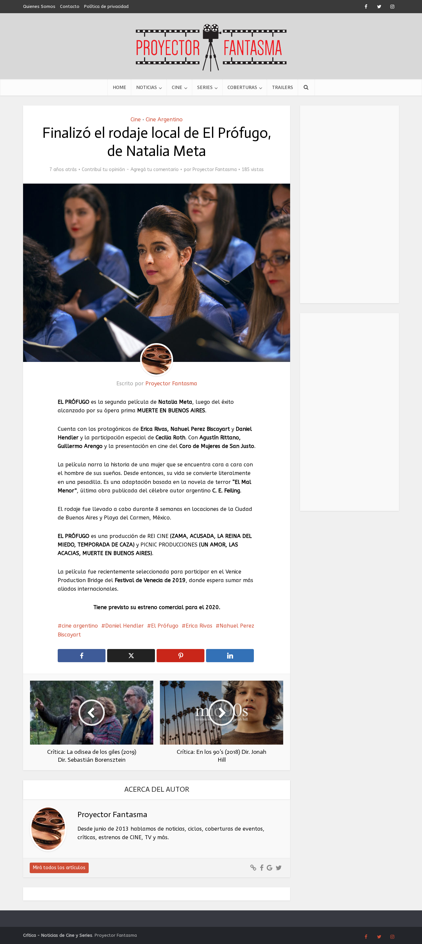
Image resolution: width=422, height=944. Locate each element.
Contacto (69, 6)
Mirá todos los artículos (59, 867)
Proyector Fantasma (215, 169)
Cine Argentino (164, 119)
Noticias (146, 87)
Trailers (282, 87)
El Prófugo (164, 626)
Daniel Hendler (124, 626)
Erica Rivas (199, 626)
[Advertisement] (349, 204)
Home (119, 87)
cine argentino (80, 626)
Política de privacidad (106, 6)
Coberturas (242, 87)
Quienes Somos (39, 6)
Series (205, 87)
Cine (177, 87)
